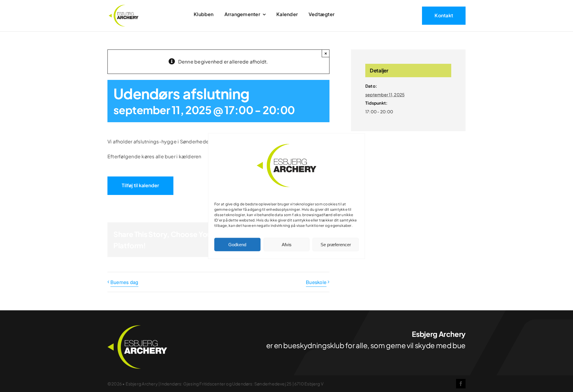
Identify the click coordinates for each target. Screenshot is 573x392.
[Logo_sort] (123, 7)
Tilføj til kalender (140, 185)
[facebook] (461, 383)
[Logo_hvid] (137, 327)
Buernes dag (124, 282)
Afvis (287, 244)
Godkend (237, 244)
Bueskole (316, 282)
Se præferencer (336, 244)
